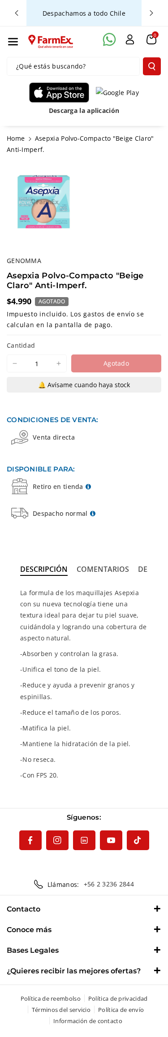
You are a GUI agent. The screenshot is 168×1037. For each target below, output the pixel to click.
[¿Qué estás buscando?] (152, 66)
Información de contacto (87, 1021)
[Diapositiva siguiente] (151, 13)
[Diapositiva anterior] (16, 13)
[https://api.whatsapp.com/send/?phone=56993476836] (109, 39)
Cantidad (21, 345)
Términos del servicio (61, 1010)
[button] (13, 42)
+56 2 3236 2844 (109, 884)
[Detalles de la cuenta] (130, 39)
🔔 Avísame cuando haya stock (84, 384)
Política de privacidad (118, 998)
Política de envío (121, 1010)
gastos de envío (109, 314)
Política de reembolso (51, 998)
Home (16, 138)
